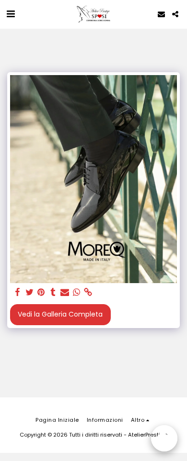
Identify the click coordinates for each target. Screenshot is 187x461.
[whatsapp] (76, 292)
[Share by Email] (64, 292)
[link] (88, 292)
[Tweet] (29, 292)
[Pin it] (41, 292)
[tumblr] (53, 292)
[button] (10, 14)
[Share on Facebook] (17, 292)
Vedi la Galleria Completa (60, 314)
